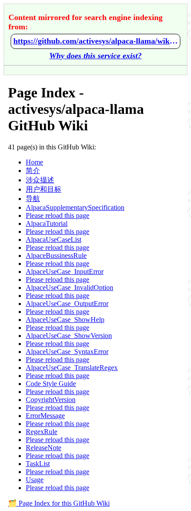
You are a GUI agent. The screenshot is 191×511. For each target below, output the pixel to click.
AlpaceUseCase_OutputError (67, 303)
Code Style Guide (51, 383)
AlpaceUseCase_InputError (64, 271)
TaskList (38, 463)
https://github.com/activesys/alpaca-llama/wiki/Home (95, 40)
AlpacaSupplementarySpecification (75, 207)
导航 (33, 198)
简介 (33, 170)
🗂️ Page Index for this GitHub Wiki (59, 503)
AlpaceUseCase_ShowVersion (69, 335)
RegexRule (41, 431)
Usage (35, 479)
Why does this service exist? (95, 55)
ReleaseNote (43, 447)
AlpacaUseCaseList (53, 239)
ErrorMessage (45, 415)
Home (34, 162)
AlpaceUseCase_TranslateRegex (72, 367)
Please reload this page (57, 215)
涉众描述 (40, 180)
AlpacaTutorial (47, 223)
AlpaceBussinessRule (56, 255)
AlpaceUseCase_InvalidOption (69, 287)
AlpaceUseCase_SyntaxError (67, 351)
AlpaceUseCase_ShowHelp (65, 319)
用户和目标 (43, 189)
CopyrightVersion (51, 399)
